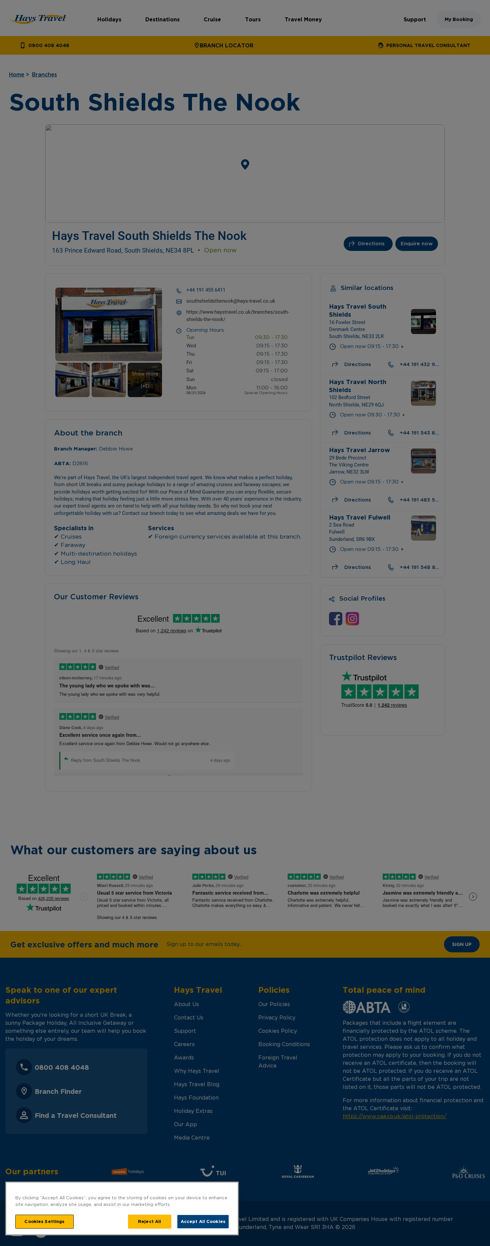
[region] (122, 1208)
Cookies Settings (44, 1221)
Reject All (149, 1221)
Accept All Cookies (203, 1221)
